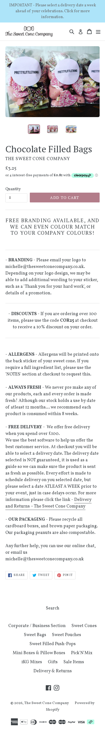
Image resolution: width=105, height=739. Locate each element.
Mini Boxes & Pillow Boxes (39, 653)
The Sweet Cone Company (46, 703)
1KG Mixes (31, 662)
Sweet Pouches (66, 635)
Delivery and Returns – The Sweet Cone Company (48, 503)
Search (52, 608)
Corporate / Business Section (37, 626)
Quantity (13, 189)
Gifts (53, 662)
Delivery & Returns (52, 671)
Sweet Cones (84, 626)
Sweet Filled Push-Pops (53, 644)
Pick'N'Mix (81, 653)
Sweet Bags (35, 635)
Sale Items (73, 662)
